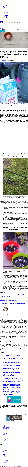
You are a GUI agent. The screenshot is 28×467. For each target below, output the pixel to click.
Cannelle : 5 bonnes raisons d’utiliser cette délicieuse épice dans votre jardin (11, 299)
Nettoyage (5, 5)
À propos (5, 423)
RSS (4, 431)
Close (1, 446)
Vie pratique (5, 17)
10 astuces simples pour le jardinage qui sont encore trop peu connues (12, 304)
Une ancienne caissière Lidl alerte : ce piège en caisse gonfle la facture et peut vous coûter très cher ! (13, 374)
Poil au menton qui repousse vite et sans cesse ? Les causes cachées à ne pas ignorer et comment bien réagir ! (13, 380)
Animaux (5, 18)
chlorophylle (9, 214)
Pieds (6, 16)
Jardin (4, 6)
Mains (6, 15)
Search (19, 22)
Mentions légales (6, 427)
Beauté (4, 10)
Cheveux (7, 11)
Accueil (4, 4)
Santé (4, 8)
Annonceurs (5, 426)
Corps (6, 13)
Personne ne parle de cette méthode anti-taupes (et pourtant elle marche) (13, 361)
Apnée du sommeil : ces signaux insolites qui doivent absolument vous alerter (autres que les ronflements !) (13, 385)
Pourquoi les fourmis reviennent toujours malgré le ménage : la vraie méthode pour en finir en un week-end (13, 356)
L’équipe (5, 425)
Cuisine (4, 7)
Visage (6, 12)
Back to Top (2, 443)
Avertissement (6, 428)
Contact (4, 429)
